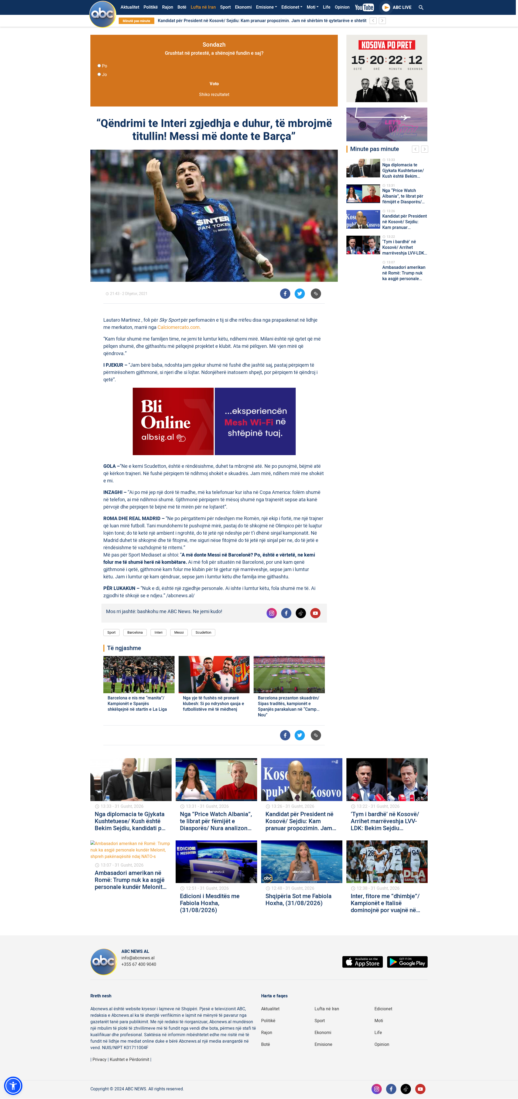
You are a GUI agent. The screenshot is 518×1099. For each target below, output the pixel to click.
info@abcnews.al (138, 958)
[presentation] (416, 150)
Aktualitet (130, 7)
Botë (182, 7)
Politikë (151, 7)
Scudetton (203, 632)
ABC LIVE (402, 7)
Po (104, 66)
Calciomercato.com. (179, 327)
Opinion (342, 7)
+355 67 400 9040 (138, 964)
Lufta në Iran (203, 7)
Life (326, 7)
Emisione (265, 7)
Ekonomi (243, 7)
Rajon (167, 7)
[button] (13, 1086)
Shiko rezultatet (214, 94)
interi (158, 632)
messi (179, 632)
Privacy (100, 1059)
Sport (225, 7)
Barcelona (135, 632)
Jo (104, 74)
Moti (311, 7)
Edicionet (290, 7)
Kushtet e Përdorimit (129, 1059)
